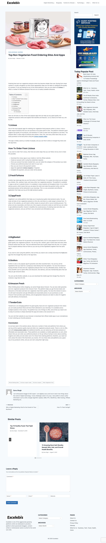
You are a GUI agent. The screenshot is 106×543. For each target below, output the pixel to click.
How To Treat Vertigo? (63, 406)
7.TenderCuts (16, 110)
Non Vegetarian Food (48, 382)
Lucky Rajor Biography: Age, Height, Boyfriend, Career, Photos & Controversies (91, 190)
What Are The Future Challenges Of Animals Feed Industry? (91, 121)
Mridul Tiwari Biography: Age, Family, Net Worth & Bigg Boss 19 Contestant (90, 261)
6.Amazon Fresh (17, 108)
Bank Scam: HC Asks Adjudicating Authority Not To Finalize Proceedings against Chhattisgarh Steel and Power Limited (88, 78)
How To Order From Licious (20, 99)
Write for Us (95, 3)
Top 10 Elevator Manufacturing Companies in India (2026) (91, 137)
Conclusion (18, 111)
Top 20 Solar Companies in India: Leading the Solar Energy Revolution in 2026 (91, 147)
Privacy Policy (74, 523)
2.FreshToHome (17, 100)
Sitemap (72, 525)
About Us (73, 518)
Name (9, 496)
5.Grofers (15, 106)
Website (53, 496)
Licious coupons (37, 382)
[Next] (66, 439)
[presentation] (54, 432)
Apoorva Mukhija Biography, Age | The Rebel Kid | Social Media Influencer (91, 240)
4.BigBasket (16, 104)
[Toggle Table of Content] (25, 95)
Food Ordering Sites (14, 382)
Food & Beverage (12, 52)
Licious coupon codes (26, 382)
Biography (59, 3)
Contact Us (86, 128)
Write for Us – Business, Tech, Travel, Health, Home (83, 529)
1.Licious (15, 97)
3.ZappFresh (16, 102)
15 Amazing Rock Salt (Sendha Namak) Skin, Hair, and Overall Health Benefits (52, 447)
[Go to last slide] (10, 439)
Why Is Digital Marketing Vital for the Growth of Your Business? (21, 407)
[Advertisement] (38, 72)
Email (31, 496)
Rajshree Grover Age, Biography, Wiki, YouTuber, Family (91, 157)
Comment (10, 476)
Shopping (20, 52)
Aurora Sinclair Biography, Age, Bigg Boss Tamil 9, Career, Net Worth (90, 211)
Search (76, 12)
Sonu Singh (12, 58)
